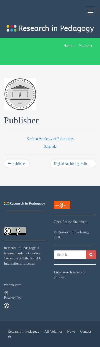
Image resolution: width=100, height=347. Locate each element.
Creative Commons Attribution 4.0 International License (22, 258)
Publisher (18, 164)
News (71, 331)
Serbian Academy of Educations (50, 139)
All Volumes (53, 331)
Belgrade (50, 146)
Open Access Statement (70, 222)
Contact (85, 331)
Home (67, 46)
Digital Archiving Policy (72, 164)
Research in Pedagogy (20, 248)
